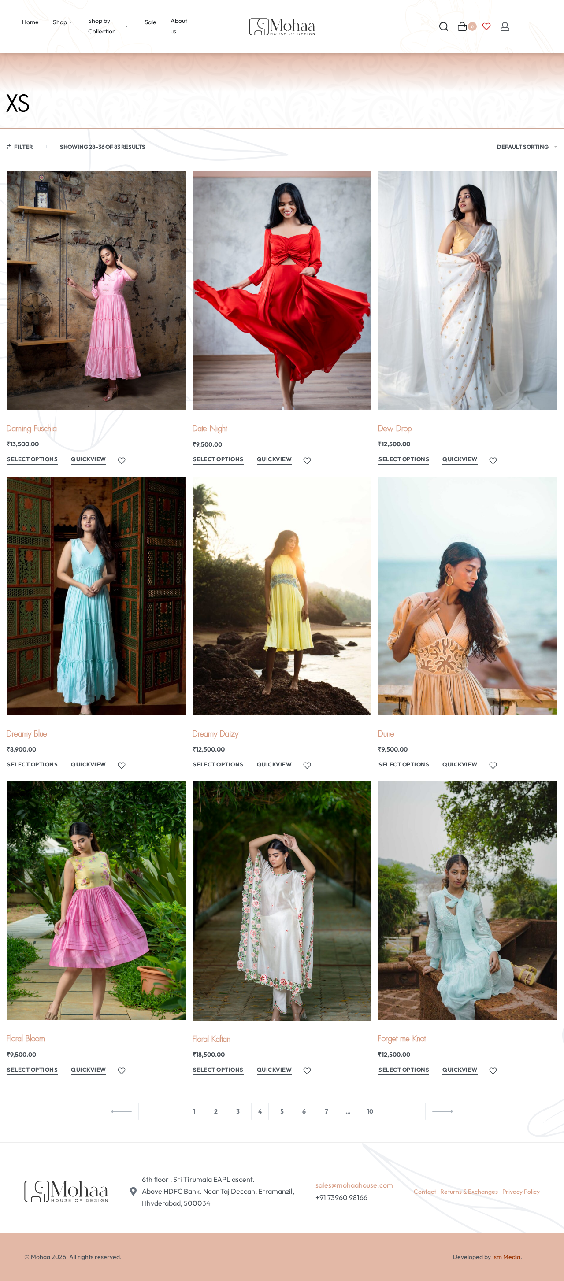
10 (370, 1111)
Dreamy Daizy (215, 734)
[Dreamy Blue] (96, 596)
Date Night (210, 428)
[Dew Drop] (467, 290)
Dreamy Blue (27, 734)
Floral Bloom (26, 1039)
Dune (386, 734)
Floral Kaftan (211, 1039)
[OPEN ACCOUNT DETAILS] (505, 26)
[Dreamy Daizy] (282, 596)
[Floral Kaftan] (282, 900)
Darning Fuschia (32, 428)
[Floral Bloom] (96, 900)
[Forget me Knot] (467, 900)
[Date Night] (282, 290)
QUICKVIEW (88, 459)
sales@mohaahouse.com (354, 1185)
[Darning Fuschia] (96, 290)
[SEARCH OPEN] (444, 26)
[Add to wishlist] (122, 461)
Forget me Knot (402, 1039)
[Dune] (467, 596)
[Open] (486, 26)
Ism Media (506, 1257)
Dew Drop (395, 428)
